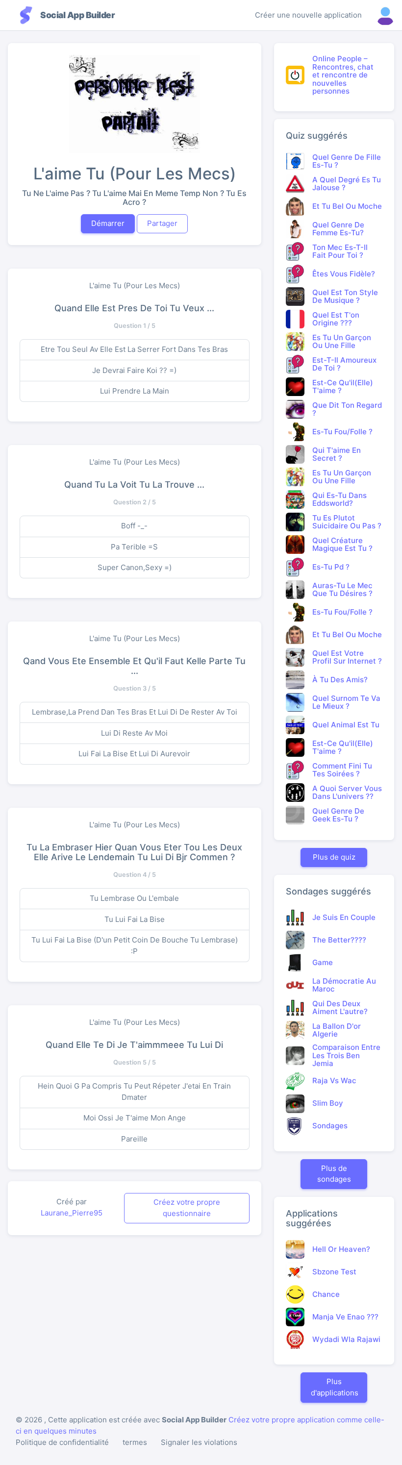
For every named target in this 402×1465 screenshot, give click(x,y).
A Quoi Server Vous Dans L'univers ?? (347, 792)
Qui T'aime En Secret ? (336, 454)
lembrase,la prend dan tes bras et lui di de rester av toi (134, 712)
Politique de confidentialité (62, 1442)
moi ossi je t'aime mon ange (134, 1117)
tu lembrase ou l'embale (134, 898)
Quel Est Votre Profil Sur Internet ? (347, 657)
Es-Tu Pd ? (331, 566)
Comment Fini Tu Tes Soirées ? (342, 770)
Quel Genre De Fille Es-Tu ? (346, 161)
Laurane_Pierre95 (71, 1212)
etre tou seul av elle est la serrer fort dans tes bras (134, 349)
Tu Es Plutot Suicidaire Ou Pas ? (346, 522)
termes (135, 1442)
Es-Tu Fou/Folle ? (342, 431)
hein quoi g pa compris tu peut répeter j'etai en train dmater (134, 1091)
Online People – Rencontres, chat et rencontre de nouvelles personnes (343, 75)
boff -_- (134, 525)
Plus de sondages (334, 1174)
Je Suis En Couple (344, 917)
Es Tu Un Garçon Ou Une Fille (341, 341)
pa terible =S (134, 546)
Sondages (330, 1125)
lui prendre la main (134, 391)
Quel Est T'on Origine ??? (335, 319)
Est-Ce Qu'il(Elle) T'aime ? (342, 387)
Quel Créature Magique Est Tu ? (342, 544)
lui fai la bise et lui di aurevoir (134, 753)
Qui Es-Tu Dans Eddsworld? (339, 499)
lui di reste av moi (134, 733)
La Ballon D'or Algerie (336, 1030)
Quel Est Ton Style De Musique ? (345, 296)
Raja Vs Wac (334, 1080)
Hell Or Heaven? (341, 1249)
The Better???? (339, 939)
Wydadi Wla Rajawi (346, 1339)
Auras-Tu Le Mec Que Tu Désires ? (342, 589)
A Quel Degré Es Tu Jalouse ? (346, 184)
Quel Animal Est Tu (345, 724)
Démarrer (108, 223)
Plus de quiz (334, 857)
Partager (162, 223)
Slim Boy (327, 1103)
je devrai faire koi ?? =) (134, 370)
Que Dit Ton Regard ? (347, 409)
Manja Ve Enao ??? (345, 1316)
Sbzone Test (334, 1271)
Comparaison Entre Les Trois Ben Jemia (346, 1055)
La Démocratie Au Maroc (344, 985)
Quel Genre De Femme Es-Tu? (338, 229)
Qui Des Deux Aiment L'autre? (340, 1008)
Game (322, 962)
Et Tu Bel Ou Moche (347, 206)
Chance (326, 1294)
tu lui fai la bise (134, 919)
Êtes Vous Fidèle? (343, 273)
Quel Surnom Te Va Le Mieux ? (346, 702)
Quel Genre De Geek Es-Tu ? (338, 815)
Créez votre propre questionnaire (186, 1207)
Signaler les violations (199, 1442)
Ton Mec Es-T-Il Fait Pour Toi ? (340, 251)
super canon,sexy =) (135, 567)
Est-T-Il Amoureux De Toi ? (344, 364)
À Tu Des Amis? (340, 679)
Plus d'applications (334, 1387)
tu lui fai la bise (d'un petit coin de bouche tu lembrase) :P (134, 945)
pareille (134, 1138)
